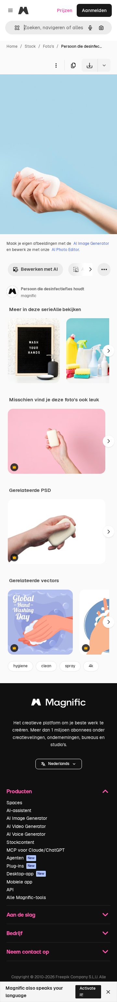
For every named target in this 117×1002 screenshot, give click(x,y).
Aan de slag (20, 914)
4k (91, 666)
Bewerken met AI (39, 269)
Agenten (20, 858)
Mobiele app (19, 882)
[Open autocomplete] (14, 27)
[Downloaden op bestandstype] (104, 65)
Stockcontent (20, 842)
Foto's (48, 46)
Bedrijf (14, 933)
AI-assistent (18, 810)
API (10, 890)
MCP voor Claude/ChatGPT (35, 850)
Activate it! (88, 991)
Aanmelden (94, 10)
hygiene (20, 666)
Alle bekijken (67, 309)
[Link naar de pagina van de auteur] (12, 292)
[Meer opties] (55, 65)
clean (46, 666)
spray (70, 666)
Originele (42, 87)
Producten (19, 791)
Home (12, 46)
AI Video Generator (26, 826)
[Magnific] (58, 704)
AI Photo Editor (65, 249)
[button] (58, 764)
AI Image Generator (91, 243)
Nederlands (58, 763)
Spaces (14, 803)
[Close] (108, 992)
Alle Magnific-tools (26, 897)
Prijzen (64, 10)
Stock (30, 46)
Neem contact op (27, 951)
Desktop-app (25, 874)
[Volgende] (90, 269)
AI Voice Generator (26, 834)
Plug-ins (20, 866)
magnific (28, 295)
